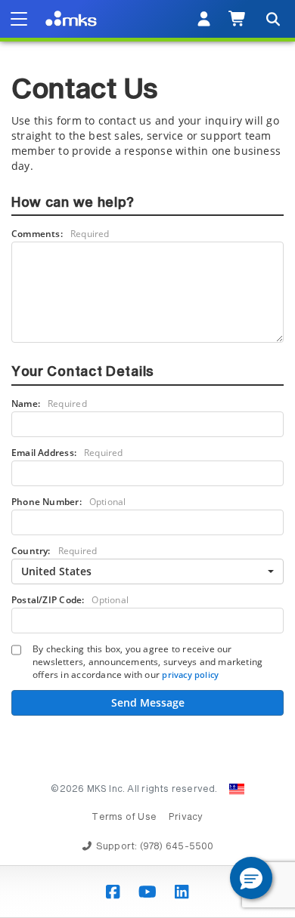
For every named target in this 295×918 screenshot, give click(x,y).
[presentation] (147, 459)
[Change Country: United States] (236, 788)
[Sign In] (204, 18)
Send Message (148, 702)
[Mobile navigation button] (19, 19)
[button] (251, 878)
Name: (49, 403)
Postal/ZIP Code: (70, 599)
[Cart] (238, 18)
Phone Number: (68, 501)
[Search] (272, 19)
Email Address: (67, 452)
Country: (54, 550)
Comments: (60, 233)
